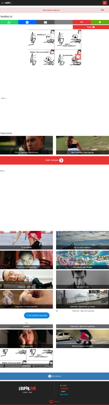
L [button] (104, 2)
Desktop (57, 401)
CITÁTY (65, 394)
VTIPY (63, 391)
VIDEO (64, 385)
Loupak (8, 2)
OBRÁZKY (64, 388)
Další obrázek (52, 160)
